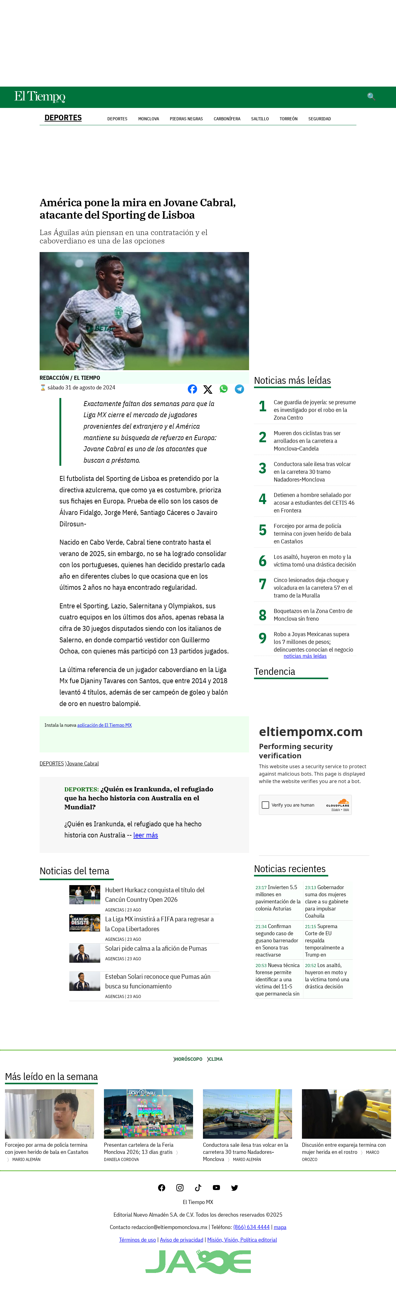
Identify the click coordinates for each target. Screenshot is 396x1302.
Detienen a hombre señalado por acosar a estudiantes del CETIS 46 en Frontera (314, 502)
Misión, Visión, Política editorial (242, 1239)
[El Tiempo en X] (234, 1189)
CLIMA (216, 1059)
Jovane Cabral (83, 763)
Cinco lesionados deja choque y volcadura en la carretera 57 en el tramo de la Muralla (313, 587)
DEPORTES (63, 117)
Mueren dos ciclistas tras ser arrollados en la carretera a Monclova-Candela (307, 440)
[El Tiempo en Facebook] (166, 1189)
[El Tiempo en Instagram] (184, 1189)
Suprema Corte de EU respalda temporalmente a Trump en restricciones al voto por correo (328, 941)
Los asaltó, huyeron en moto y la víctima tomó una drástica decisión (315, 560)
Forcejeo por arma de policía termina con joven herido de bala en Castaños (312, 533)
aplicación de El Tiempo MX (104, 725)
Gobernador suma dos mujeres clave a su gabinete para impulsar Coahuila (326, 901)
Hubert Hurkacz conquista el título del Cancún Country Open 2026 (154, 895)
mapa (280, 1227)
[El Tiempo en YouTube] (221, 1189)
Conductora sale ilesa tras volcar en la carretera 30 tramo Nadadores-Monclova (312, 471)
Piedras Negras (186, 119)
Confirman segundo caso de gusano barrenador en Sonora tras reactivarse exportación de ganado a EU (277, 941)
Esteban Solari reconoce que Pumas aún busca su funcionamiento (158, 981)
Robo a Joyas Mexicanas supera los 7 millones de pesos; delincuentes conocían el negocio (313, 641)
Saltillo (260, 119)
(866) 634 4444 (251, 1227)
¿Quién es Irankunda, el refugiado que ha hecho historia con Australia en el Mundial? (138, 797)
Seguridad (319, 119)
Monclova (148, 119)
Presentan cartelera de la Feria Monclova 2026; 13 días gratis (139, 1151)
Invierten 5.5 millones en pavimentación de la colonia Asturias (278, 898)
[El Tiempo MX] (40, 101)
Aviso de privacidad (181, 1239)
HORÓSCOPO (188, 1059)
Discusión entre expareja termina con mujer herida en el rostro (344, 1151)
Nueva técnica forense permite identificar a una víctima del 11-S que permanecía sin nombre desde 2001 (278, 980)
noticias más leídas (305, 655)
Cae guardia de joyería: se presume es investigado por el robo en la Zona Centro (315, 409)
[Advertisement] (198, 43)
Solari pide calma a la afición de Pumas (156, 948)
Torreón (289, 119)
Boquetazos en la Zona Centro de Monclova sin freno (313, 614)
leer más (145, 834)
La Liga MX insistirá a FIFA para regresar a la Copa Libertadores (159, 924)
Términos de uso (137, 1239)
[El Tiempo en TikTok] (203, 1189)
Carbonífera (227, 119)
